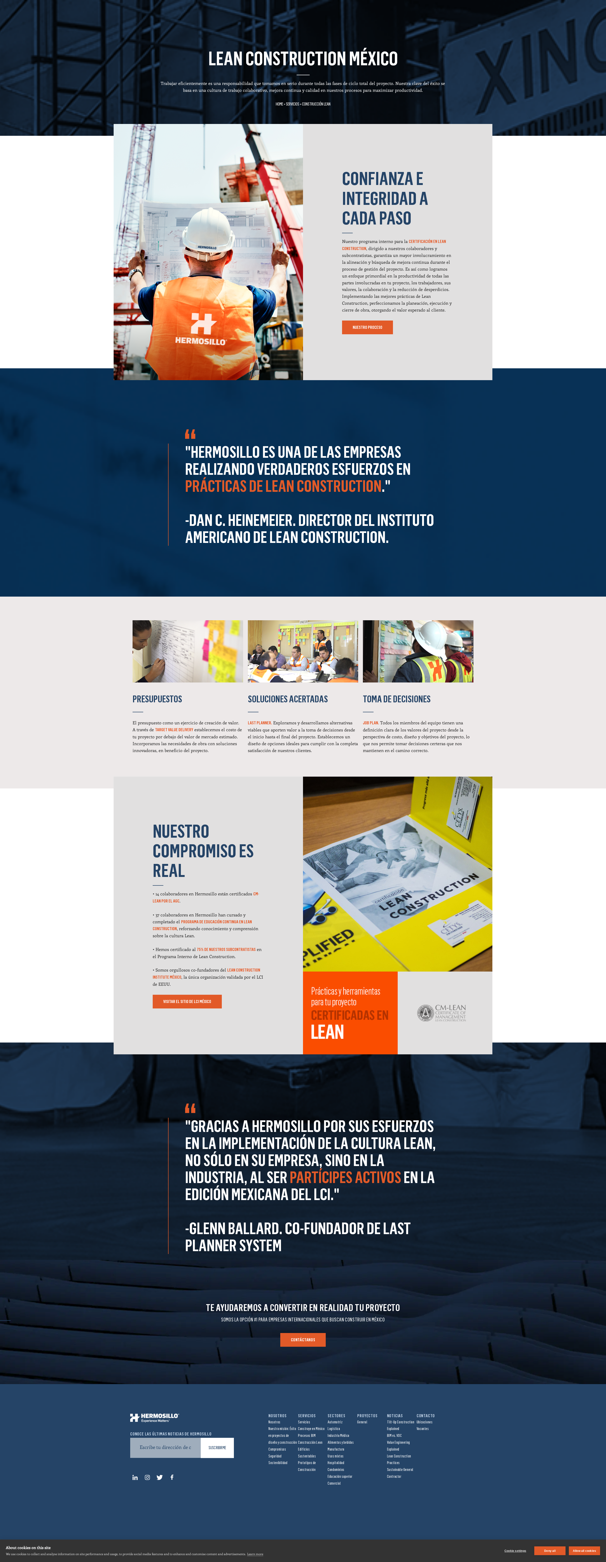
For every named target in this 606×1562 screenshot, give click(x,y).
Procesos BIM (307, 1435)
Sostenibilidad (277, 1463)
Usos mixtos (336, 1456)
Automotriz (335, 1422)
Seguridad (274, 1456)
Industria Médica (338, 1435)
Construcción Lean (310, 1442)
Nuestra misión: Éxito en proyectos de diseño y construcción (282, 1435)
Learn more (255, 1554)
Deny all (550, 1551)
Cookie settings (515, 1551)
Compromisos (277, 1449)
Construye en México (311, 1428)
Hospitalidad (336, 1463)
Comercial (334, 1483)
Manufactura (336, 1449)
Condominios (336, 1469)
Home (279, 104)
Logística (334, 1428)
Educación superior (340, 1476)
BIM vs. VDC (394, 1435)
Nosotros (274, 1422)
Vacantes (423, 1428)
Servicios (292, 104)
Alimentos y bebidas (341, 1442)
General (362, 1422)
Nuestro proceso (367, 327)
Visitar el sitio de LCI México (187, 1001)
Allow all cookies (584, 1551)
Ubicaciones (425, 1422)
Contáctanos (303, 1339)
